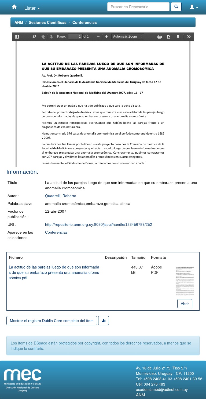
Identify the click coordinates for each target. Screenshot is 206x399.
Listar (30, 7)
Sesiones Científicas (48, 22)
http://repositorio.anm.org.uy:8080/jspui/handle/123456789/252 (98, 224)
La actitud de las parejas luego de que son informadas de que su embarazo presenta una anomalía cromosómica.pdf (54, 272)
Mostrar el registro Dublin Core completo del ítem (52, 320)
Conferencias (84, 22)
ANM (18, 22)
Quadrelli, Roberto (60, 196)
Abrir (185, 304)
